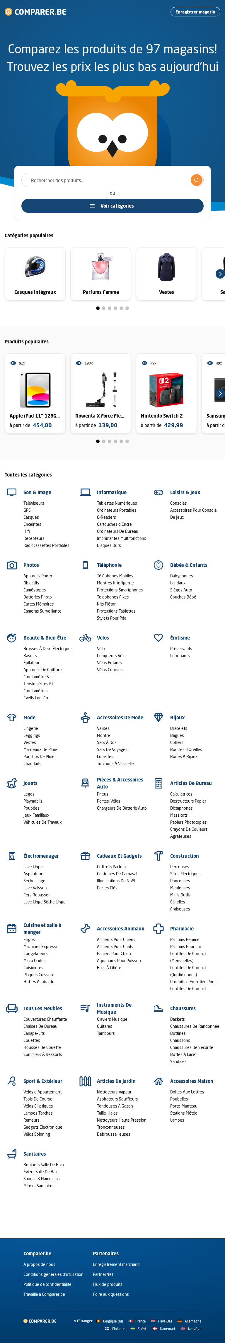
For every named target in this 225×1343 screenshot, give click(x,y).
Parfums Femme (185, 939)
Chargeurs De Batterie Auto (122, 808)
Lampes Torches (38, 1112)
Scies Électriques (185, 873)
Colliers (176, 742)
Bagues (177, 735)
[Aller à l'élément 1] (98, 308)
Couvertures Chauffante (45, 1019)
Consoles (178, 503)
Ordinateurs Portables (117, 510)
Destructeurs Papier (188, 800)
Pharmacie (182, 929)
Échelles (177, 901)
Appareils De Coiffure (42, 669)
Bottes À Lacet (183, 1054)
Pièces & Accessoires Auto (120, 783)
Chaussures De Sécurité (191, 1047)
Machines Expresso (41, 946)
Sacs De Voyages (112, 749)
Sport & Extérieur (42, 1081)
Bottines (178, 1033)
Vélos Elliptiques (38, 1105)
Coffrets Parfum (111, 866)
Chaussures (183, 1008)
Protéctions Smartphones (120, 589)
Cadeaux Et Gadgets (119, 856)
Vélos (103, 638)
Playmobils (32, 800)
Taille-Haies (107, 1112)
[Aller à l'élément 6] (127, 308)
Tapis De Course (37, 1098)
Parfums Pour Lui (185, 946)
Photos (31, 565)
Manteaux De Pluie (40, 749)
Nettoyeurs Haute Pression (121, 1120)
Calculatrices (181, 793)
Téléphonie (109, 565)
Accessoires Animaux (120, 929)
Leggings (31, 735)
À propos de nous (39, 1264)
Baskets (177, 1019)
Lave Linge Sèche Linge (44, 901)
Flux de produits (107, 1284)
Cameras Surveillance (42, 610)
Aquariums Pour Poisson (119, 960)
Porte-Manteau (183, 1105)
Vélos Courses (110, 669)
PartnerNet (103, 1274)
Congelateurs (35, 953)
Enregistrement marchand (116, 1264)
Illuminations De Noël (116, 880)
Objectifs (31, 582)
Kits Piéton (107, 603)
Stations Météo (183, 1112)
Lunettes (105, 756)
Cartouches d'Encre (114, 524)
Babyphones (181, 575)
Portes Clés (107, 887)
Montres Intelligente (115, 582)
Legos (29, 793)
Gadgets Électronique (42, 1127)
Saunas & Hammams (41, 1178)
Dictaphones (181, 808)
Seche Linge (34, 880)
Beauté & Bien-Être (44, 638)
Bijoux (177, 717)
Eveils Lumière (36, 697)
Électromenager (41, 856)
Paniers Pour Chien (114, 953)
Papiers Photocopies (188, 822)
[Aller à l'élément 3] (109, 308)
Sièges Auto (181, 589)
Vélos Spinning (36, 1134)
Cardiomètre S (36, 676)
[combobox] (112, 180)
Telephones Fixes (113, 596)
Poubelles (179, 1098)
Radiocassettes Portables (46, 545)
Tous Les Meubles (42, 1008)
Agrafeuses (180, 836)
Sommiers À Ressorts (42, 1054)
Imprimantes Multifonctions (121, 538)
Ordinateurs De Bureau (117, 531)
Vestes (29, 742)
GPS (27, 510)
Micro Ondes (34, 960)
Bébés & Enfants (188, 565)
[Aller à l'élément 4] (115, 308)
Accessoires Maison (191, 1081)
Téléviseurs (33, 503)
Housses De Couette (42, 1047)
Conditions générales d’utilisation (53, 1274)
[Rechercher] (196, 180)
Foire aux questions (111, 1294)
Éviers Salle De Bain (41, 1171)
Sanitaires (34, 1154)
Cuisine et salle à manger (42, 928)
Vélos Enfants (109, 662)
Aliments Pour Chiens (116, 939)
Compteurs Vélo (111, 655)
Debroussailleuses (113, 1134)
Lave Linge (33, 866)
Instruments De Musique (114, 1008)
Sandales (178, 1061)
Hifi (26, 531)
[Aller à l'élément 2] (103, 308)
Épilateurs (32, 662)
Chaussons (180, 1040)
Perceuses (179, 866)
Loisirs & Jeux (185, 492)
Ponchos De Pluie (38, 756)
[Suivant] (220, 274)
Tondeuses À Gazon (115, 1105)
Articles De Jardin (116, 1081)
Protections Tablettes (116, 610)
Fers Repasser (36, 894)
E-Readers (106, 517)
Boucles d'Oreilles (186, 749)
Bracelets (178, 728)
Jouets (30, 783)
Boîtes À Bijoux (184, 756)
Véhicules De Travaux (42, 822)
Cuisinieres (33, 967)
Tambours (106, 1033)
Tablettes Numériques (117, 503)
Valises (103, 728)
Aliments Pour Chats (115, 946)
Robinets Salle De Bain (43, 1164)
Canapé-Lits (34, 1033)
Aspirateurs (34, 873)
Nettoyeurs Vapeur (114, 1091)
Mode (29, 717)
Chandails (32, 763)
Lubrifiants (180, 655)
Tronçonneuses (111, 1127)
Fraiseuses (180, 908)
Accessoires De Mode (120, 717)
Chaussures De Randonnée (194, 1026)
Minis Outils (180, 894)
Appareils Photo (37, 575)
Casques (31, 517)
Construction (184, 856)
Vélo (101, 648)
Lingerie (30, 728)
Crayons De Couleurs (189, 829)
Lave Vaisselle (36, 887)
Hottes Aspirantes (40, 981)
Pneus (102, 793)
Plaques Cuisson (38, 974)
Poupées (31, 808)
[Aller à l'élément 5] (121, 308)
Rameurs (31, 1120)
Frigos (29, 939)
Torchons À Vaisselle (115, 763)
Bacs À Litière (109, 967)
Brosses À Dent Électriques (48, 648)
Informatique (112, 492)
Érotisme (180, 638)
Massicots (179, 815)
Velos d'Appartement (42, 1091)
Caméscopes (34, 589)
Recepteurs (34, 538)
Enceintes (32, 524)
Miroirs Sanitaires (38, 1185)
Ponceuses (180, 880)
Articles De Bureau (191, 783)
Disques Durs (109, 545)
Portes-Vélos (108, 800)
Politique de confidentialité (47, 1284)
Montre (103, 735)
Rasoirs (30, 655)
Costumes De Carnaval (117, 873)
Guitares (104, 1026)
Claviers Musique (112, 1019)
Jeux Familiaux (36, 815)
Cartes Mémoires (38, 603)
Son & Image (37, 492)
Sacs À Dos (107, 742)
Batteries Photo (37, 596)
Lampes (177, 1120)
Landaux (178, 582)
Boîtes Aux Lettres (187, 1091)
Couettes (31, 1040)
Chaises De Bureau (40, 1026)
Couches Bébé (183, 596)
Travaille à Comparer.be (44, 1294)
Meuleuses (180, 887)
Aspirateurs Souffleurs (117, 1098)
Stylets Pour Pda (111, 617)
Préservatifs (181, 648)
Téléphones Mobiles (115, 575)
